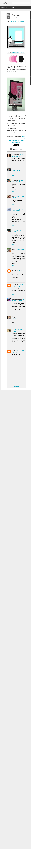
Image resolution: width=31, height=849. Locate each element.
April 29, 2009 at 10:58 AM (17, 285)
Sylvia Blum (15, 180)
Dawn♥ (13, 249)
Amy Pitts (14, 350)
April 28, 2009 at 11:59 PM (18, 169)
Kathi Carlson (15, 169)
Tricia (13, 329)
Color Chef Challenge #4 (19, 52)
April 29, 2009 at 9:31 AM (17, 271)
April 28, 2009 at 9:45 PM (17, 155)
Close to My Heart (20, 139)
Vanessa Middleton (17, 299)
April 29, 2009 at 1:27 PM (18, 300)
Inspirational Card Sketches (18, 141)
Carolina (14, 230)
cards (12, 139)
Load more (16, 386)
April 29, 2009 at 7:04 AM (17, 209)
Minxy (13, 317)
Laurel (23, 136)
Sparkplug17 (15, 285)
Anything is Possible (16, 16)
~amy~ (13, 196)
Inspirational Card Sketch (16, 21)
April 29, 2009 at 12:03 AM (17, 181)
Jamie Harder (15, 154)
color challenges (12, 140)
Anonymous (15, 270)
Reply (13, 164)
